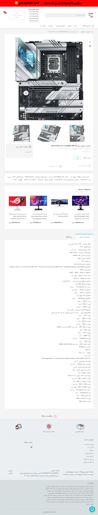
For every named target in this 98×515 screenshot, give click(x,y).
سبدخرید (50, 26)
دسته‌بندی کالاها (87, 26)
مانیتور (69, 26)
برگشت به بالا (47, 416)
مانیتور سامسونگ (88, 459)
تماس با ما (42, 26)
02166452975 (33, 19)
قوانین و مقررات (60, 26)
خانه (75, 26)
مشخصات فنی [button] (85, 237)
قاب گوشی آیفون (88, 462)
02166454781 (33, 12)
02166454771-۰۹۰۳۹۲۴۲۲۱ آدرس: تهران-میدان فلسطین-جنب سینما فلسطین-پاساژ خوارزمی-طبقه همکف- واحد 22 (39, 474)
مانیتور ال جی (90, 456)
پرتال (43, 512)
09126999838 (33, 21)
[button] (6, 13)
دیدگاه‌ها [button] (69, 237)
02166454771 (33, 14)
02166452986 (33, 16)
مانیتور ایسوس (89, 453)
